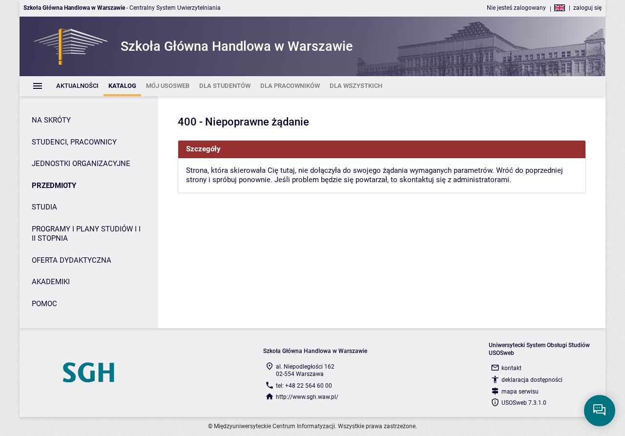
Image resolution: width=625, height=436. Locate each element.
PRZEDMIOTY (54, 185)
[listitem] (77, 86)
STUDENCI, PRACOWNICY (74, 142)
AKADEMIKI (51, 281)
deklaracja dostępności (531, 379)
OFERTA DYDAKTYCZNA (71, 260)
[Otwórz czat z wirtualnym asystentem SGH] (599, 410)
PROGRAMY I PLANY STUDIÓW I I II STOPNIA (86, 234)
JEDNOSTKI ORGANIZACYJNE (81, 163)
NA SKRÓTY (51, 120)
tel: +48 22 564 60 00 (304, 385)
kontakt (511, 368)
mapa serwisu (520, 391)
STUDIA (44, 207)
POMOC (44, 303)
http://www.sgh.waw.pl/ (307, 397)
